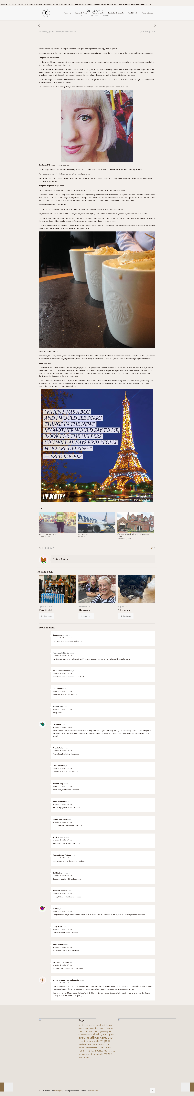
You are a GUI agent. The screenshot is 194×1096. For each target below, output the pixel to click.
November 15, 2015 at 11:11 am (62, 674)
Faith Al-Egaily (59, 801)
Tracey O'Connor (60, 891)
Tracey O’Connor (59, 897)
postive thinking (85, 1044)
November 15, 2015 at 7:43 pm (62, 911)
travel (88, 1054)
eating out (103, 1028)
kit (79, 1041)
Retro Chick (54, 32)
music (94, 1041)
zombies (86, 1057)
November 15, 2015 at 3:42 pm (62, 876)
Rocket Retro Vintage (62, 855)
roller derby (105, 1047)
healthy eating (102, 1034)
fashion (91, 1031)
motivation (86, 1041)
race (109, 1044)
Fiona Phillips (58, 944)
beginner (92, 1025)
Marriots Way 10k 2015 (47, 534)
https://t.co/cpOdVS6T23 (73, 641)
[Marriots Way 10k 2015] (57, 522)
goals (109, 1031)
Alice (55, 908)
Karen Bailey (58, 783)
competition (83, 1028)
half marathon (83, 1035)
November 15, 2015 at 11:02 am (62, 656)
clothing (109, 1025)
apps (86, 1025)
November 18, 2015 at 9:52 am (62, 983)
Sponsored (101, 1050)
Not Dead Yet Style (61, 962)
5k (79, 1025)
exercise (83, 1031)
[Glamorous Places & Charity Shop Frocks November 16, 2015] (187, 1087)
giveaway (103, 1031)
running (84, 1050)
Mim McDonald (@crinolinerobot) (67, 980)
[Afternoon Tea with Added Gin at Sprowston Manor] (135, 522)
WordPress (94, 1091)
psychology (102, 1044)
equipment (110, 1028)
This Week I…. (83, 534)
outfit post (103, 1041)
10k (82, 1024)
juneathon (107, 1037)
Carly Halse (57, 926)
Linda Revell (58, 766)
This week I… (86, 610)
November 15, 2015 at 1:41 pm (62, 804)
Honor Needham (60, 819)
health (91, 1034)
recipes (81, 1047)
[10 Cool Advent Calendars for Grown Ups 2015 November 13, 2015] (6, 1087)
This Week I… (46, 610)
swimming (111, 1051)
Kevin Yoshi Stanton (61, 671)
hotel (112, 1035)
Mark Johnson (59, 837)
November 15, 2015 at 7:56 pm (62, 929)
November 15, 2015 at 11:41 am (62, 751)
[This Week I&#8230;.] (96, 522)
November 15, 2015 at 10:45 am (62, 638)
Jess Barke (57, 688)
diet (97, 1028)
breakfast (100, 1025)
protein (95, 1044)
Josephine (57, 724)
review (88, 1047)
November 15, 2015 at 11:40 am (62, 727)
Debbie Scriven (59, 873)
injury (81, 1037)
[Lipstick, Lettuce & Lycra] (46, 13)
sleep (93, 1051)
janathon (92, 1037)
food (96, 1031)
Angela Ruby (58, 748)
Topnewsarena (59, 635)
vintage (93, 1054)
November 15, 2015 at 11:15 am (62, 709)
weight (100, 1054)
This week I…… (127, 610)
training (81, 1054)
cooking (91, 1028)
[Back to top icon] (152, 1090)
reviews (94, 1047)
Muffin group (58, 1091)
